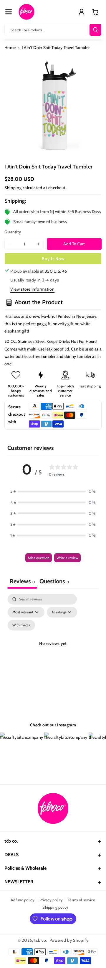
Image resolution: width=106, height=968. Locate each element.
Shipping (13, 187)
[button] (8, 12)
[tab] (54, 582)
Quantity (12, 232)
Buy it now (53, 258)
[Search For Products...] (95, 30)
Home (10, 47)
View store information (32, 289)
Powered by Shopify (69, 940)
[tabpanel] (53, 650)
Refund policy (22, 899)
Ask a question (38, 558)
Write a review (67, 558)
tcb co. (40, 940)
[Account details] (81, 12)
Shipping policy (55, 907)
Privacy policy (51, 899)
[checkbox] (21, 625)
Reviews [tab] (22, 581)
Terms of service (81, 899)
